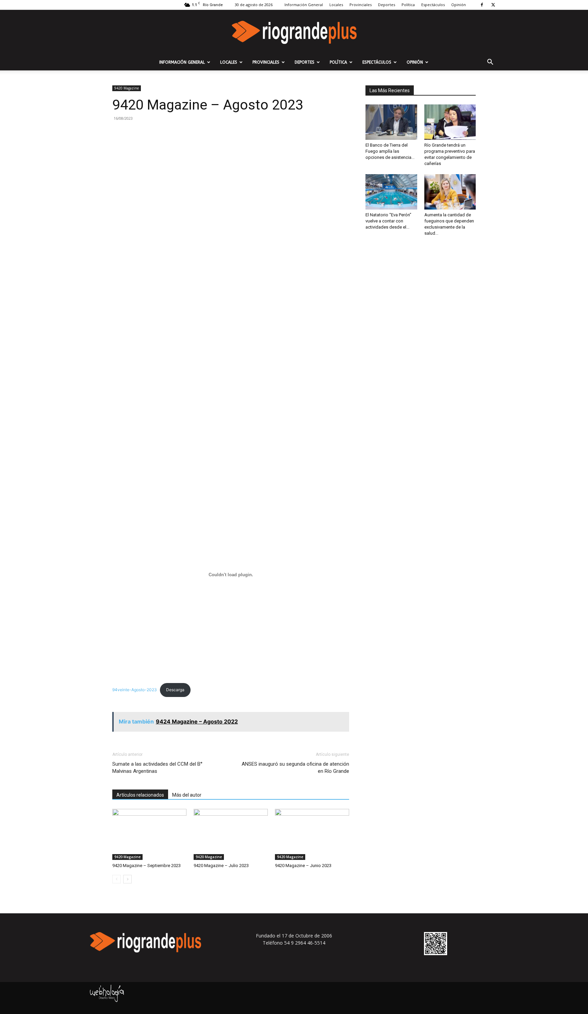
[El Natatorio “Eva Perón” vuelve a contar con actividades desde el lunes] (391, 192)
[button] (490, 63)
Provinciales (360, 4)
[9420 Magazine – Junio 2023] (312, 834)
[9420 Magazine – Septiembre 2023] (149, 834)
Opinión (458, 4)
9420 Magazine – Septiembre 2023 (146, 865)
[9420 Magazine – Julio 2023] (231, 834)
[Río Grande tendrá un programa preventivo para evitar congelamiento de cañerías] (450, 122)
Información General (303, 4)
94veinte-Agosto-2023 (134, 689)
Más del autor (186, 795)
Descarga (175, 689)
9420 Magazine (126, 88)
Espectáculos (433, 4)
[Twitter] (493, 5)
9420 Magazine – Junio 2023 (303, 865)
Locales (336, 4)
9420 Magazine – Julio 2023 (221, 865)
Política (408, 4)
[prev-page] (116, 879)
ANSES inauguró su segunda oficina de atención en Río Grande (295, 767)
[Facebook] (482, 5)
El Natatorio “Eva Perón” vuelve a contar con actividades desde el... (388, 221)
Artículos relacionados (140, 795)
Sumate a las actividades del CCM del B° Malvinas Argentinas (157, 767)
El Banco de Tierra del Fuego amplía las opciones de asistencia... (389, 151)
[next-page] (127, 879)
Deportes (386, 4)
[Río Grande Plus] (294, 32)
